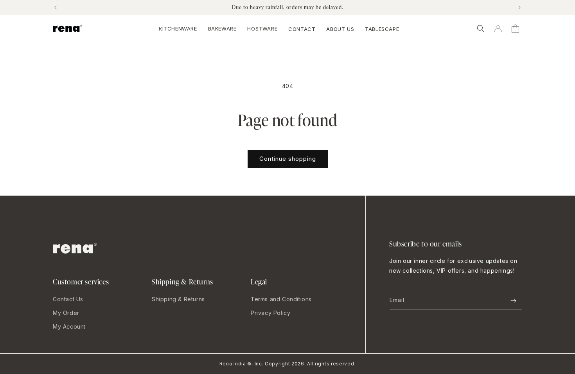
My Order (66, 312)
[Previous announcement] (55, 7)
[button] (480, 28)
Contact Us (68, 299)
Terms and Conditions (281, 299)
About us (340, 29)
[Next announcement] (519, 7)
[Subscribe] (513, 300)
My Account (69, 326)
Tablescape (382, 29)
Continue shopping (287, 158)
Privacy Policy (270, 312)
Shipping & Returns (178, 299)
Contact (301, 29)
